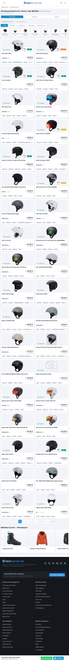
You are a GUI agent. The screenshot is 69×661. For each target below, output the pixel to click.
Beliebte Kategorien (42, 621)
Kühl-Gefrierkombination (42, 627)
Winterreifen (39, 638)
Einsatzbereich (41, 25)
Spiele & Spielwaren (8, 611)
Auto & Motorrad (7, 591)
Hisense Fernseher (40, 594)
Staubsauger (39, 633)
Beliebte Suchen (40, 582)
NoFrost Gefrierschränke (42, 596)
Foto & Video (6, 596)
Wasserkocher (6, 644)
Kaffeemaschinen (7, 630)
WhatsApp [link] (47, 658)
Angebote (34, 16)
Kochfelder (5, 636)
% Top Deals (39, 650)
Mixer (37, 644)
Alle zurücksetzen (21, 21)
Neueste (57, 16)
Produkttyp (22, 25)
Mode (4, 602)
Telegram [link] (59, 658)
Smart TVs (38, 599)
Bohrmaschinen (7, 627)
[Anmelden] (65, 3)
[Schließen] (66, 658)
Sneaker (37, 602)
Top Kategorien (7, 621)
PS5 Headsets (39, 608)
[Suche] (61, 3)
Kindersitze (38, 641)
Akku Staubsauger (40, 585)
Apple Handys (39, 647)
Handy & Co (5, 588)
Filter (5, 25)
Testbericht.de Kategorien (10, 582)
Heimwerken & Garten (8, 605)
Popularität (12, 16)
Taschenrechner (7, 641)
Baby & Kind (6, 616)
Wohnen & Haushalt (8, 608)
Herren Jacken (6, 633)
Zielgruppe (31, 25)
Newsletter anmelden (57, 575)
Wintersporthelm (14, 7)
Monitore (38, 636)
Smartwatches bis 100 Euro (43, 605)
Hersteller (12, 25)
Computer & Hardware (9, 585)
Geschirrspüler (39, 630)
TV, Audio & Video (7, 594)
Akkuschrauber (6, 624)
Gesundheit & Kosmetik (9, 613)
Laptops (4, 638)
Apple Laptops (39, 588)
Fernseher (38, 624)
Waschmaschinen (7, 647)
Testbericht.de (4, 7)
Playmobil (38, 591)
